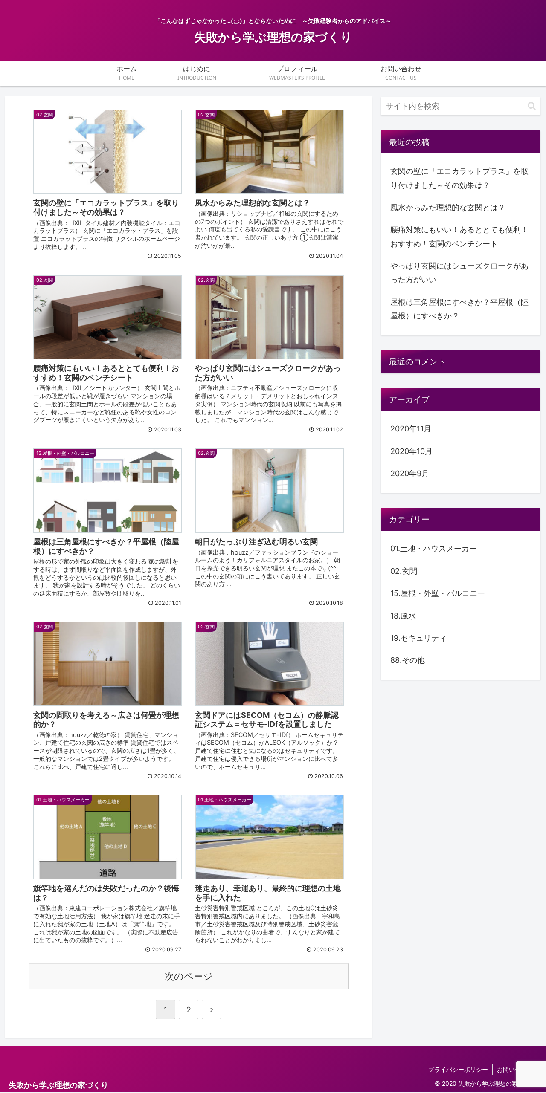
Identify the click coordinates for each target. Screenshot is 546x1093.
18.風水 (403, 615)
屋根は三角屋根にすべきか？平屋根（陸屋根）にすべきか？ (459, 309)
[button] (531, 106)
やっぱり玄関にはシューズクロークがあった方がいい (459, 272)
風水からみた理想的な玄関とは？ (447, 207)
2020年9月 (409, 473)
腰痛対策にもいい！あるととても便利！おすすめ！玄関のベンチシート (459, 236)
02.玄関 (403, 571)
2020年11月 (410, 429)
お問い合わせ (515, 1069)
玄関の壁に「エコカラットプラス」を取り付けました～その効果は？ (459, 178)
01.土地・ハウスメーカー (433, 548)
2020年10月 (411, 451)
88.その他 (407, 660)
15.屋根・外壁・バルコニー (437, 593)
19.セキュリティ (418, 638)
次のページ (189, 976)
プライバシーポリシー (458, 1069)
